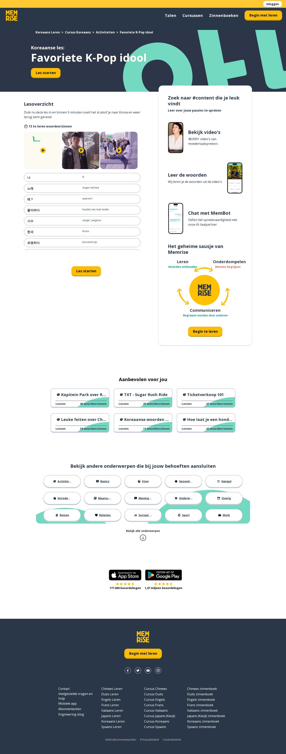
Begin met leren (263, 15)
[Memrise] (11, 15)
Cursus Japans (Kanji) (159, 716)
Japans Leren (111, 716)
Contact (64, 689)
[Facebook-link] (128, 670)
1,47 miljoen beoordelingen (163, 588)
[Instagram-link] (158, 670)
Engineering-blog (71, 714)
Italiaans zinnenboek (202, 710)
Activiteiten (105, 32)
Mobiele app (67, 703)
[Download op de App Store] (125, 575)
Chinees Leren (111, 689)
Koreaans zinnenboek (203, 721)
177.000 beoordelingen (125, 588)
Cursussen (192, 15)
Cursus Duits (153, 694)
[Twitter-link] (138, 670)
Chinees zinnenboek (202, 689)
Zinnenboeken (223, 15)
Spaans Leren (111, 727)
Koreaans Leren (48, 32)
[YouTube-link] (148, 670)
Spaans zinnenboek (201, 727)
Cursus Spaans (155, 727)
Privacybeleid (149, 739)
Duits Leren (109, 694)
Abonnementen (69, 709)
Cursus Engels (154, 699)
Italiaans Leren (112, 710)
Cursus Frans (153, 705)
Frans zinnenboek (200, 705)
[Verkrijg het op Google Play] (163, 575)
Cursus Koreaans (78, 32)
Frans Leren (110, 705)
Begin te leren (205, 331)
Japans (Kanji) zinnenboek (206, 716)
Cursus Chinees (155, 689)
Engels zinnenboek (201, 699)
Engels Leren (110, 699)
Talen (170, 15)
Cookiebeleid (172, 739)
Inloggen (272, 4)
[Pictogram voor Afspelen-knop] (43, 150)
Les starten (46, 72)
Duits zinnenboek (200, 694)
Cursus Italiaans (156, 710)
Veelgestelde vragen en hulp (75, 696)
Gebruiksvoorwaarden (120, 739)
